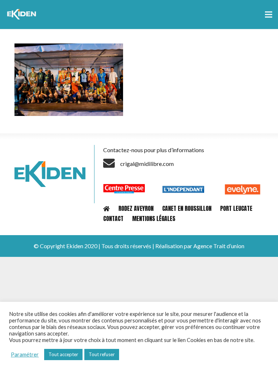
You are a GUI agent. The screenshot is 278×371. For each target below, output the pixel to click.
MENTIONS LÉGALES (153, 218)
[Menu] (268, 14)
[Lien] (22, 14)
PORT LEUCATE (236, 208)
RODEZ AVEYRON (135, 208)
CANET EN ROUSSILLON (186, 208)
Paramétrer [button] (25, 354)
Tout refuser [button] (102, 354)
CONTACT (113, 218)
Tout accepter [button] (63, 354)
